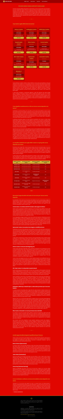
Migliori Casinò (26, 1)
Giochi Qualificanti (44, 1)
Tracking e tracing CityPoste (31, 414)
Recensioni (38, 1)
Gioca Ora (18, 37)
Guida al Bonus (33, 1)
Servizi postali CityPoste (24, 414)
